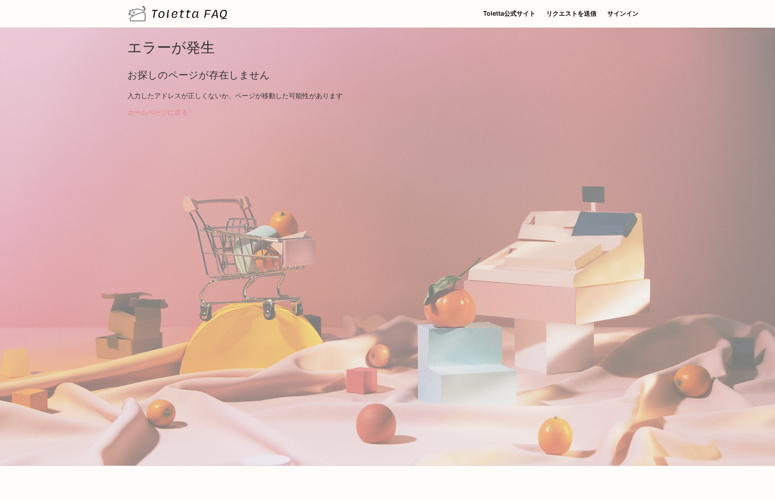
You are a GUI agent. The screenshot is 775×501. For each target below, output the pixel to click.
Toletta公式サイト (509, 13)
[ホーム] (177, 13)
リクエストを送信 (571, 13)
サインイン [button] (623, 13)
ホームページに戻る (157, 112)
